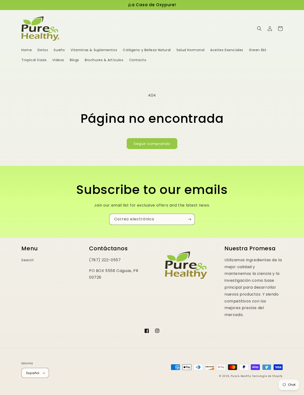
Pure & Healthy (241, 376)
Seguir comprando (152, 143)
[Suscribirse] (189, 219)
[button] (259, 28)
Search (27, 260)
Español (32, 373)
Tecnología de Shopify (267, 376)
